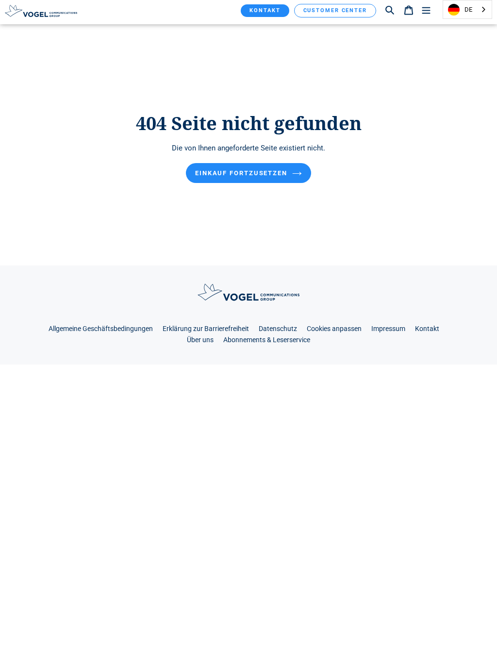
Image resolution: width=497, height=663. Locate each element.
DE (468, 9)
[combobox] (467, 9)
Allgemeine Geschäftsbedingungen (101, 329)
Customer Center (335, 10)
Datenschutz (278, 329)
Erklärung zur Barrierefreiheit (206, 329)
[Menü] (426, 9)
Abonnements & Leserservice (266, 340)
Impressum (388, 329)
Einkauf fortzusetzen (241, 173)
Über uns (200, 340)
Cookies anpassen (334, 329)
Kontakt (264, 10)
